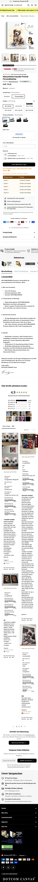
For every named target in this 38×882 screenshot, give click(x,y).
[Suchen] (28, 5)
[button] (10, 569)
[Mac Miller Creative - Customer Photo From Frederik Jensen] (29, 419)
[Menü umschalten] (2, 5)
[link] (18, 264)
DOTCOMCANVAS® (11, 874)
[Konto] (32, 5)
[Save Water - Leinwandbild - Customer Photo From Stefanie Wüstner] (22, 413)
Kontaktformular (30, 735)
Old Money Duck (26, 707)
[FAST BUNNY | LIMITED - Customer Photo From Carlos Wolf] (16, 419)
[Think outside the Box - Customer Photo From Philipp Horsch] (9, 413)
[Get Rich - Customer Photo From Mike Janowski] (22, 419)
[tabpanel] (19, 325)
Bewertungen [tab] (6, 426)
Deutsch (21, 855)
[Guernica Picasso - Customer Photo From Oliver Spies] (16, 413)
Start (2, 16)
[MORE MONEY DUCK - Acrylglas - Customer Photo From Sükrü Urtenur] (9, 419)
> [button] (24, 726)
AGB (27, 767)
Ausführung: (11, 92)
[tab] (6, 272)
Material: (9, 88)
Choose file (19, 134)
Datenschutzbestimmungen (16, 767)
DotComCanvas (13, 81)
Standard (7, 96)
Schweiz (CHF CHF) (10, 855)
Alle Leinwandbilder (12, 16)
